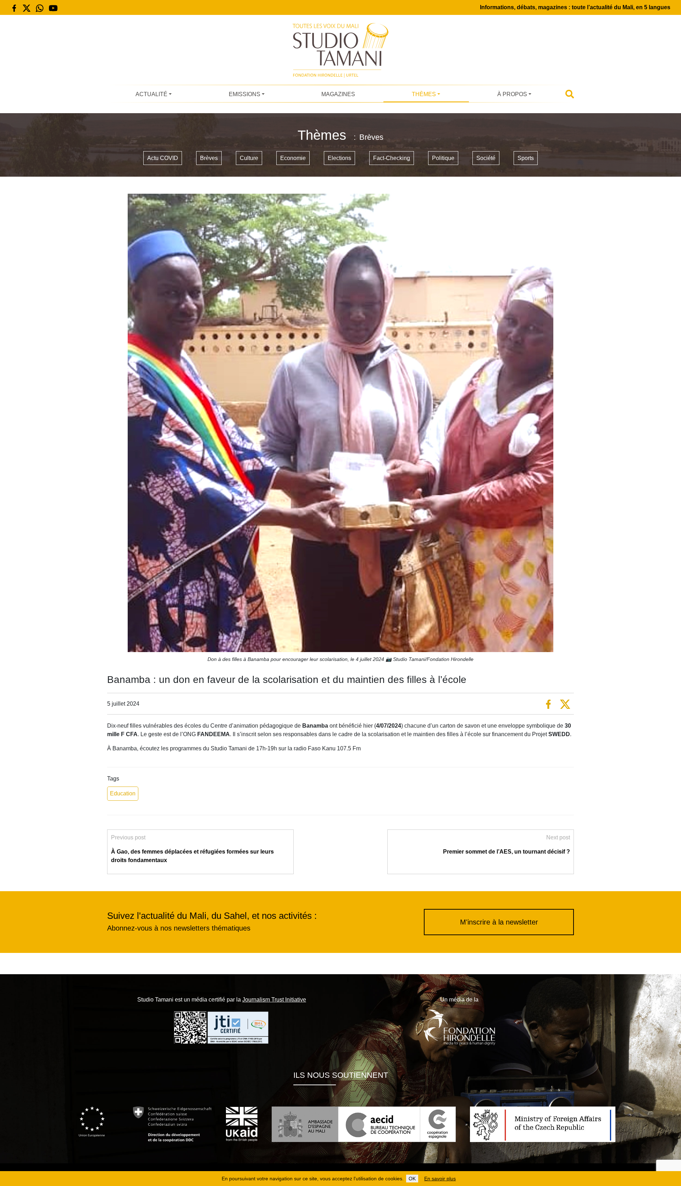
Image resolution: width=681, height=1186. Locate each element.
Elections (339, 158)
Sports (525, 158)
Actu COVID (162, 158)
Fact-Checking (391, 158)
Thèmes (424, 94)
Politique (443, 158)
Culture (249, 158)
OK (412, 1178)
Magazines (338, 94)
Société (485, 158)
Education (122, 793)
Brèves (209, 158)
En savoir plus (440, 1178)
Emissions (244, 94)
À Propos (512, 94)
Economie (293, 158)
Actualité (151, 94)
